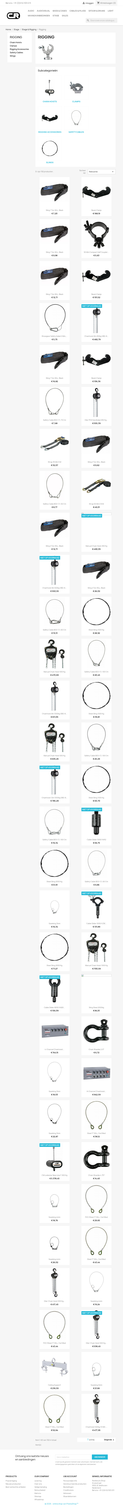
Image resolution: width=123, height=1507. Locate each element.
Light (110, 10)
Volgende (109, 1439)
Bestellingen (68, 1487)
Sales (65, 15)
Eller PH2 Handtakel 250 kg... (96, 420)
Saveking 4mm (54, 1217)
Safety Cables (16, 52)
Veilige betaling (40, 1487)
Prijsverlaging (11, 1481)
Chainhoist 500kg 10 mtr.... (96, 1427)
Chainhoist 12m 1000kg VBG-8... (54, 798)
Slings (13, 56)
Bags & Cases (60, 10)
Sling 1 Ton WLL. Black (54, 210)
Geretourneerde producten (74, 1484)
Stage (56, 15)
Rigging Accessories (19, 49)
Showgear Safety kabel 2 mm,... (54, 336)
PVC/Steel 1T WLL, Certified (96, 1217)
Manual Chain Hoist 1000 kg (96, 965)
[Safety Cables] (76, 118)
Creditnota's (68, 1490)
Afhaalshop (39, 1499)
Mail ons (37, 1493)
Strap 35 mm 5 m (54, 462)
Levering (38, 1481)
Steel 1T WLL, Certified (96, 1133)
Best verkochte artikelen (16, 1487)
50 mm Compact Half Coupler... (96, 252)
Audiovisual (43, 10)
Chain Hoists (16, 42)
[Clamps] (76, 88)
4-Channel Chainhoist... (54, 1049)
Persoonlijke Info (70, 1481)
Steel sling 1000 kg (96, 630)
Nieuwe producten (13, 1484)
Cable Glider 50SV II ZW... (96, 923)
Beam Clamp (96, 210)
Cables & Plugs (78, 10)
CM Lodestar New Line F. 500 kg (54, 1175)
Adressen (67, 1493)
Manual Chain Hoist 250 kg (96, 546)
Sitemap (37, 1496)
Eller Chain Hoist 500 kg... (54, 1301)
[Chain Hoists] (50, 88)
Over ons (38, 1484)
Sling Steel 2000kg (96, 1007)
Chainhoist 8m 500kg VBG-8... (54, 588)
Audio (31, 10)
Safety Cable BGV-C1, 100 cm (96, 672)
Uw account (70, 1476)
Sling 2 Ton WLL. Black (96, 462)
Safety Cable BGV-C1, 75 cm (54, 420)
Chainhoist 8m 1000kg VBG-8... (54, 714)
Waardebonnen (69, 1496)
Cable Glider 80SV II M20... (54, 1007)
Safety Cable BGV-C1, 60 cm (54, 630)
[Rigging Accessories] (50, 118)
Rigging (16, 37)
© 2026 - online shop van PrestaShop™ (61, 1504)
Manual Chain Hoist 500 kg (54, 672)
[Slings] (50, 148)
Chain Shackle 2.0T (96, 1049)
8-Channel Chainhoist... (96, 1091)
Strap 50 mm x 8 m (96, 504)
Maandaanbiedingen (39, 15)
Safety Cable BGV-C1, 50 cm (54, 504)
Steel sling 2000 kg (54, 881)
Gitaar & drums (97, 10)
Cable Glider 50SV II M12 (96, 839)
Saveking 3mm (54, 923)
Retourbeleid (39, 1490)
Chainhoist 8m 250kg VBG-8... (96, 336)
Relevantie (101, 171)
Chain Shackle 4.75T (96, 1175)
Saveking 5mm (96, 1385)
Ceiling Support (54, 1385)
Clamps (13, 46)
